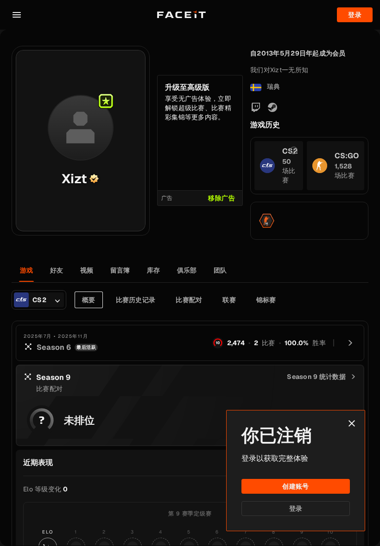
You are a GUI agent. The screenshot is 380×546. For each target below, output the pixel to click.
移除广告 (221, 198)
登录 (296, 508)
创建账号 (295, 486)
